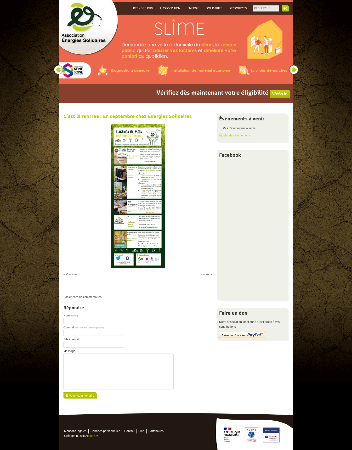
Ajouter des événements (235, 135)
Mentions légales (75, 431)
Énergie (193, 8)
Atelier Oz (91, 436)
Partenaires (156, 431)
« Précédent (71, 274)
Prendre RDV (143, 8)
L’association (170, 8)
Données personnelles (105, 431)
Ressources (238, 8)
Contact (129, 431)
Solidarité (214, 8)
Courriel (83, 327)
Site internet (71, 339)
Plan (141, 431)
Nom (70, 315)
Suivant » (206, 274)
